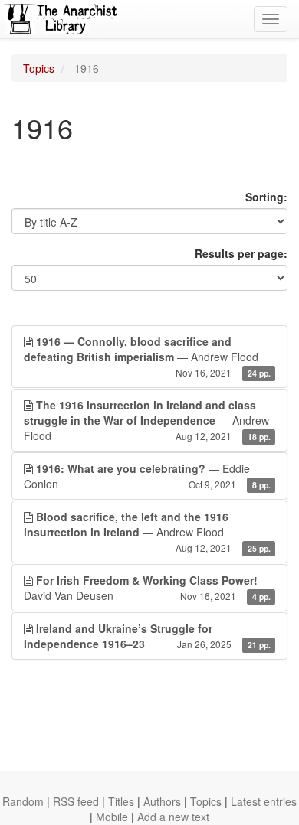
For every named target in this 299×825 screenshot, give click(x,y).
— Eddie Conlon (147, 476)
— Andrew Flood (147, 356)
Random (23, 801)
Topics (38, 68)
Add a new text (173, 816)
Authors (162, 801)
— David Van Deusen (147, 587)
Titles (121, 801)
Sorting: (266, 196)
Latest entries (264, 801)
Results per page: (241, 253)
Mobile (112, 816)
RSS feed (76, 801)
